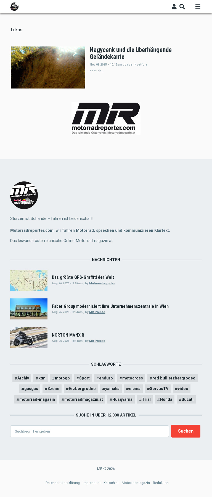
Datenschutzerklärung (63, 483)
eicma (135, 388)
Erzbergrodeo (82, 388)
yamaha (112, 388)
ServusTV (159, 388)
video (183, 388)
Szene (53, 388)
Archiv (23, 378)
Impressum (91, 483)
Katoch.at (111, 483)
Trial (146, 399)
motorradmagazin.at (83, 399)
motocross (132, 378)
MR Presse (97, 312)
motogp (62, 378)
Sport (84, 378)
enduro (106, 378)
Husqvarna (122, 399)
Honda (166, 399)
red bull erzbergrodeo (173, 378)
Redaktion (161, 483)
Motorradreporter (102, 283)
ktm (42, 378)
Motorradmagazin (136, 483)
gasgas (31, 388)
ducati (188, 399)
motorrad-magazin (37, 399)
